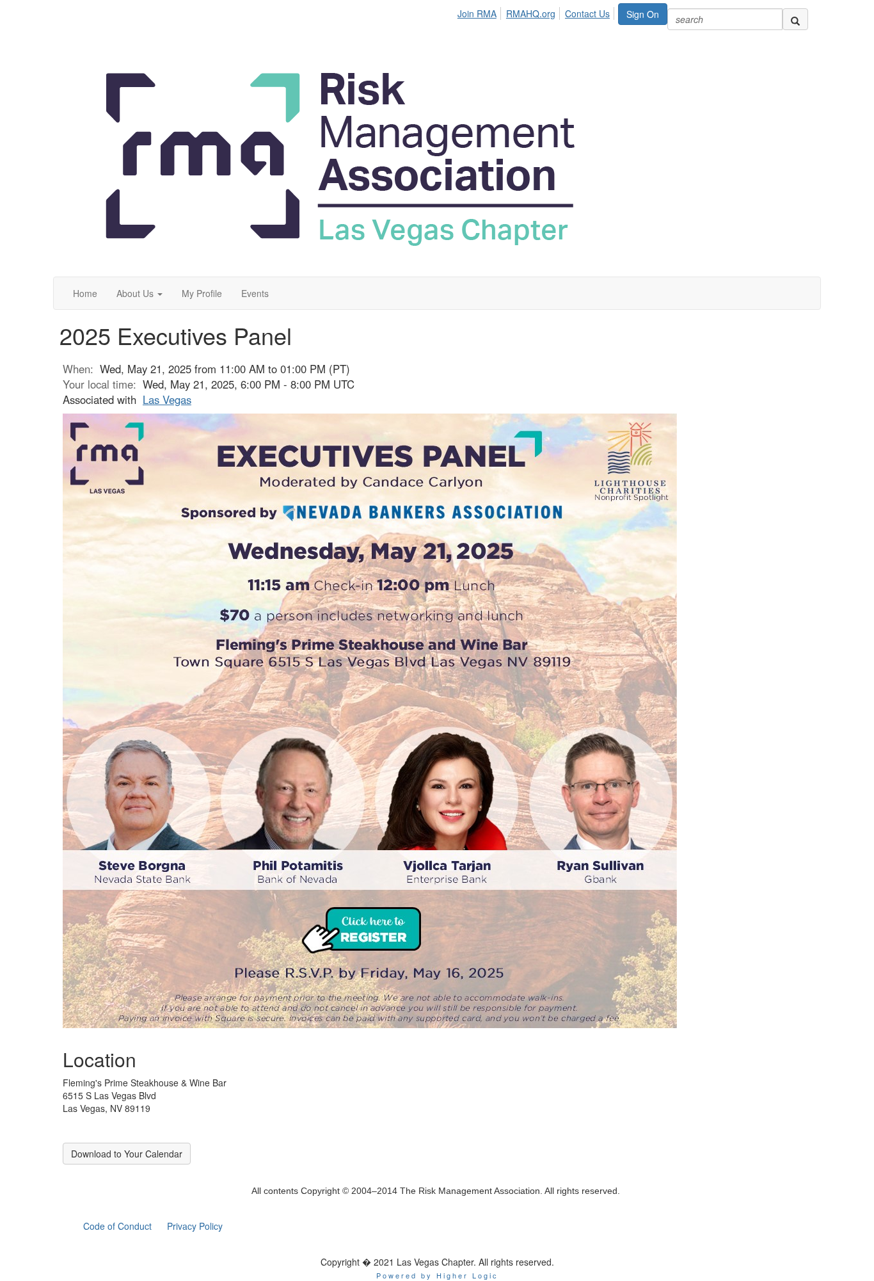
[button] (139, 293)
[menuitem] (480, 11)
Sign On (642, 14)
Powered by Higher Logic (437, 1275)
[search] (795, 19)
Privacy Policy (195, 1226)
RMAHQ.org (530, 13)
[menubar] (537, 11)
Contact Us (587, 13)
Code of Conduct (117, 1226)
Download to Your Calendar (126, 1153)
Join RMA (477, 13)
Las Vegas (167, 399)
